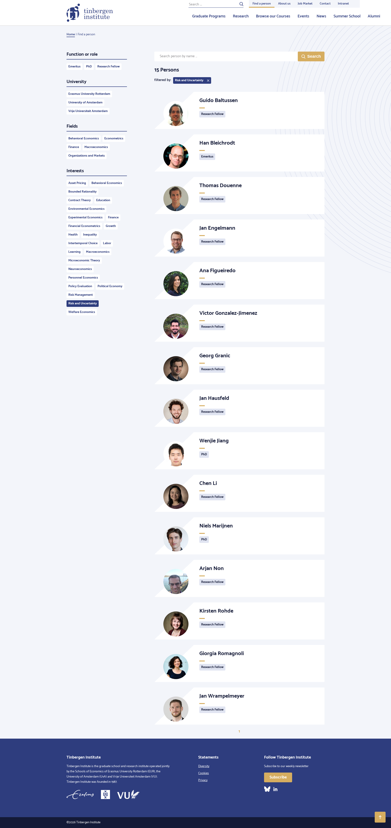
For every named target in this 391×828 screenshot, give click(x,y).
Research (241, 16)
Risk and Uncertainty (82, 303)
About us (284, 3)
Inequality (90, 234)
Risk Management (80, 295)
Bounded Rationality (82, 191)
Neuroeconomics (80, 269)
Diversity (203, 766)
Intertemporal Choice (83, 243)
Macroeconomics (96, 147)
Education (103, 200)
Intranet (343, 3)
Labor (107, 243)
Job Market (305, 3)
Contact (325, 3)
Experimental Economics (85, 217)
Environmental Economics (86, 209)
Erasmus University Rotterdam (89, 94)
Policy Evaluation (80, 286)
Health (73, 234)
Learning (74, 252)
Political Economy (110, 286)
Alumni (374, 16)
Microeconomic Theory (84, 260)
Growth (111, 226)
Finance (73, 147)
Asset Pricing (77, 183)
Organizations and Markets (86, 155)
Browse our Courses (273, 16)
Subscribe (278, 777)
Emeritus (74, 66)
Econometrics (113, 138)
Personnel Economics (83, 277)
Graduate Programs (209, 16)
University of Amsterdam (85, 102)
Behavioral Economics (83, 138)
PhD (89, 66)
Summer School (347, 16)
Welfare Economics (81, 312)
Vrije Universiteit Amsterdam (88, 111)
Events (303, 16)
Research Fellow (108, 66)
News (321, 16)
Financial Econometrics (84, 226)
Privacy (202, 780)
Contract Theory (79, 200)
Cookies (203, 773)
